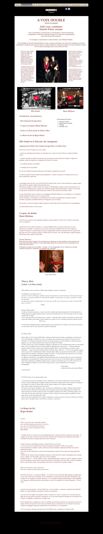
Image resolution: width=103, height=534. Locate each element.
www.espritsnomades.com (39, 377)
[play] (60, 271)
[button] (51, 261)
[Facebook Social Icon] (66, 9)
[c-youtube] (69, 9)
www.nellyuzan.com (26, 64)
